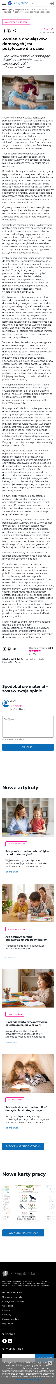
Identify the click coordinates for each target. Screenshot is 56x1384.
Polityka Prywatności (12, 1292)
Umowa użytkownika (12, 1297)
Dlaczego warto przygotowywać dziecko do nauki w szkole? (26, 1024)
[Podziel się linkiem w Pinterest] (9, 31)
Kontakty (6, 1314)
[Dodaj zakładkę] (14, 31)
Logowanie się (52, 3)
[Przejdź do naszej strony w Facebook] (4, 1341)
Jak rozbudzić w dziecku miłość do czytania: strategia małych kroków (26, 1110)
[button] (4, 1203)
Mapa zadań (8, 1323)
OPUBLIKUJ (28, 747)
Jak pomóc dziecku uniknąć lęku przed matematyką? (27, 853)
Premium (6, 1310)
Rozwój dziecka (14, 1099)
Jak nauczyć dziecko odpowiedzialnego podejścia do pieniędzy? (26, 939)
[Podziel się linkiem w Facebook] (4, 31)
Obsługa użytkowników (13, 1301)
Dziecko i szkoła (14, 1014)
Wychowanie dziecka (16, 22)
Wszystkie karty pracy (23, 1233)
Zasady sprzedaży (10, 1319)
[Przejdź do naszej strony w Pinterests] (10, 1341)
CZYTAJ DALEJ (11, 872)
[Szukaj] (32, 3)
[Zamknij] (50, 1363)
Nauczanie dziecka (16, 844)
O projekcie (7, 1306)
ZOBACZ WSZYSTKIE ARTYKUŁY (23, 1146)
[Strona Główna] (18, 3)
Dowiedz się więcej (28, 1379)
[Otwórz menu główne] (4, 3)
